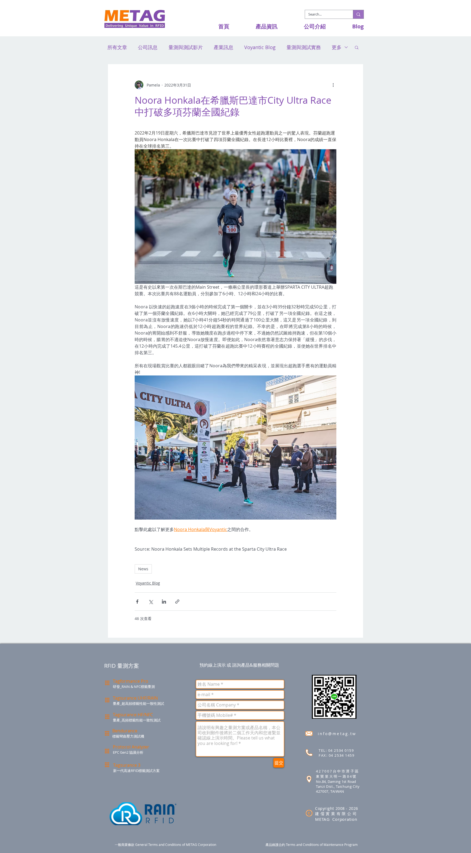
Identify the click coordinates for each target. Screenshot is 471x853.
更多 (337, 47)
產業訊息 (223, 47)
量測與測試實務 (303, 47)
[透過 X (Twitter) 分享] (150, 601)
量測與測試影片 (185, 47)
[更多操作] (333, 85)
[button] (257, 26)
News (143, 568)
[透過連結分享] (177, 601)
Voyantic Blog (260, 47)
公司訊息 (148, 47)
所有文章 (117, 47)
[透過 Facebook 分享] (137, 601)
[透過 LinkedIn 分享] (164, 601)
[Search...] (358, 14)
